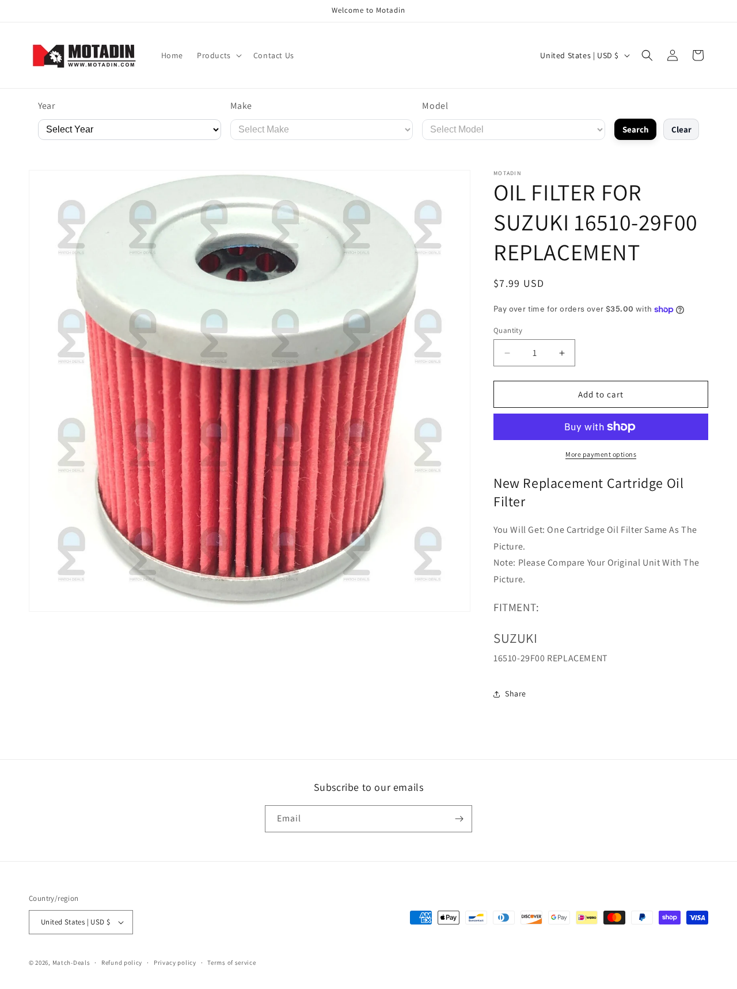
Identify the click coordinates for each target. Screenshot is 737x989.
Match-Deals (71, 962)
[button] (218, 55)
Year (46, 106)
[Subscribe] (459, 818)
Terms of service (231, 962)
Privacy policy (175, 962)
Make (241, 106)
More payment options (600, 454)
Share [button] (515, 693)
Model (435, 106)
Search (635, 129)
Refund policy (121, 962)
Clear (681, 129)
